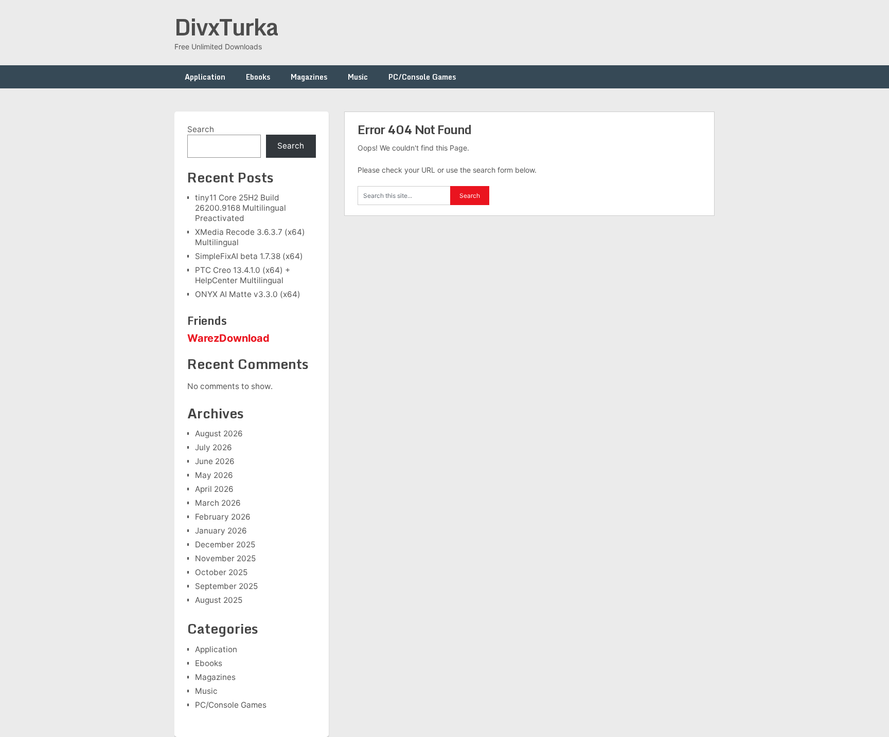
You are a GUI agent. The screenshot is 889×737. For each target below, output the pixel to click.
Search (200, 129)
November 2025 (225, 558)
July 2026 (213, 447)
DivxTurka (226, 26)
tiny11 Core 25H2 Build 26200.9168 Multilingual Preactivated (240, 208)
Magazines (309, 77)
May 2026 (214, 475)
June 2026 (215, 461)
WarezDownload (228, 338)
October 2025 (221, 572)
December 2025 (225, 544)
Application (205, 77)
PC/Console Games (422, 77)
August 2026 (219, 433)
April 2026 (214, 489)
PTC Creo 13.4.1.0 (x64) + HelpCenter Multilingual (242, 275)
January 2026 (221, 531)
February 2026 (223, 517)
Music (358, 77)
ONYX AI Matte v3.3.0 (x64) (247, 294)
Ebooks (258, 77)
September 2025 (226, 586)
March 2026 (218, 503)
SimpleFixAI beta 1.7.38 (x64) (249, 256)
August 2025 (218, 600)
